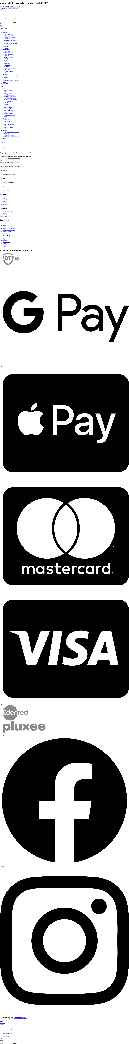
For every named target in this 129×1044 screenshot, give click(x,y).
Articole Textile (8, 51)
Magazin (5, 32)
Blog (4, 239)
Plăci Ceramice (8, 56)
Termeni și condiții (7, 231)
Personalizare (6, 49)
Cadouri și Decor (9, 52)
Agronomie (7, 66)
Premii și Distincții (9, 57)
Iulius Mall (7, 63)
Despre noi (5, 83)
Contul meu (5, 240)
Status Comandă (6, 242)
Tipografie (5, 74)
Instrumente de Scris (10, 35)
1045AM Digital (20, 1017)
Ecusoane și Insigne (9, 54)
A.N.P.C (5, 243)
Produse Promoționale (10, 59)
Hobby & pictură (6, 216)
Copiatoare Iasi (6, 203)
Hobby (6, 46)
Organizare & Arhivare (10, 42)
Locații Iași (5, 62)
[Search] (1, 10)
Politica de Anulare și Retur (9, 230)
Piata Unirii (7, 73)
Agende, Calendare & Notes (12, 76)
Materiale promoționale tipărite (12, 80)
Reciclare (5, 204)
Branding (7, 77)
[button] (2, 142)
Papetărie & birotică (7, 212)
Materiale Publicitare (10, 79)
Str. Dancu (7, 65)
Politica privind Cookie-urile (9, 227)
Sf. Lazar (7, 69)
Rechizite (5, 213)
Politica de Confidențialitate (9, 228)
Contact (4, 225)
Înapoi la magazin (7, 1036)
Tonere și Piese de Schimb (11, 43)
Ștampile (7, 60)
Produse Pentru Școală (10, 40)
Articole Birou (8, 34)
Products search (4, 8)
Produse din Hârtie (9, 39)
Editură (4, 82)
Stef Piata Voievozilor (10, 68)
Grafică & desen (6, 215)
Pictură (6, 48)
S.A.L (4, 245)
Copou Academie (9, 71)
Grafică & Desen (9, 45)
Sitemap (4, 246)
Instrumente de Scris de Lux (11, 37)
